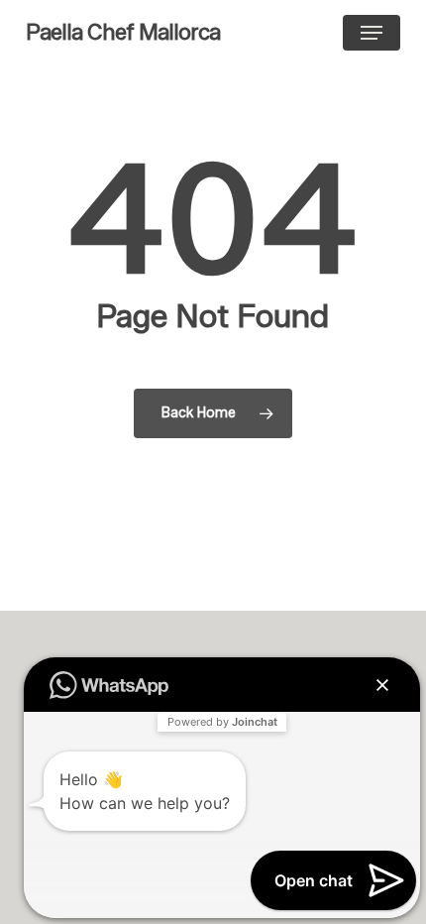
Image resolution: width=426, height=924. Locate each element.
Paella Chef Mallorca (123, 33)
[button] (371, 33)
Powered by (222, 722)
